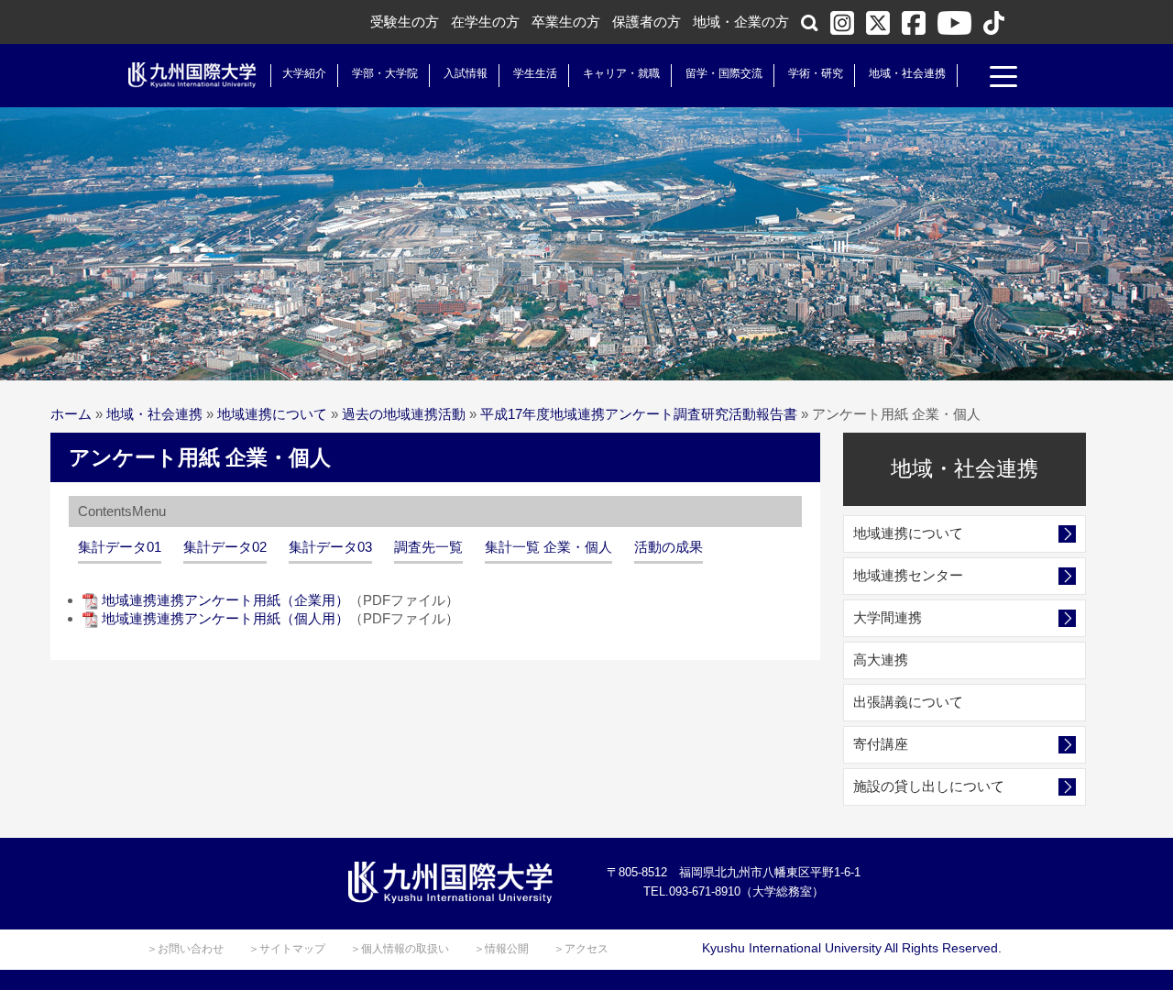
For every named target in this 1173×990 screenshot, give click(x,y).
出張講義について (908, 702)
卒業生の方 (566, 21)
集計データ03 (330, 547)
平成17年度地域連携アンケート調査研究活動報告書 (638, 414)
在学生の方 (485, 21)
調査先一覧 (428, 547)
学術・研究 (815, 73)
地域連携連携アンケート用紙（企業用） (225, 600)
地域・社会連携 (907, 73)
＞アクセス (581, 948)
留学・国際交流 (723, 73)
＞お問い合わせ (185, 948)
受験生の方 (404, 21)
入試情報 (466, 73)
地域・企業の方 (741, 21)
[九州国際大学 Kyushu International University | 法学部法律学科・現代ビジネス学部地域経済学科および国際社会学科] (192, 75)
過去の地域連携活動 (404, 414)
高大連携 (880, 659)
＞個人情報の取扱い (399, 948)
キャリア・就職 (621, 73)
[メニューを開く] (1003, 79)
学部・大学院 (385, 73)
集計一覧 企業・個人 (548, 547)
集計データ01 (119, 547)
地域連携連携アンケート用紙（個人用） (225, 618)
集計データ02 (225, 547)
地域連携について (272, 414)
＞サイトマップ (286, 948)
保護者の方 (646, 21)
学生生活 (535, 73)
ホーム (71, 414)
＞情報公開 (501, 948)
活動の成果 (668, 547)
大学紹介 (304, 73)
